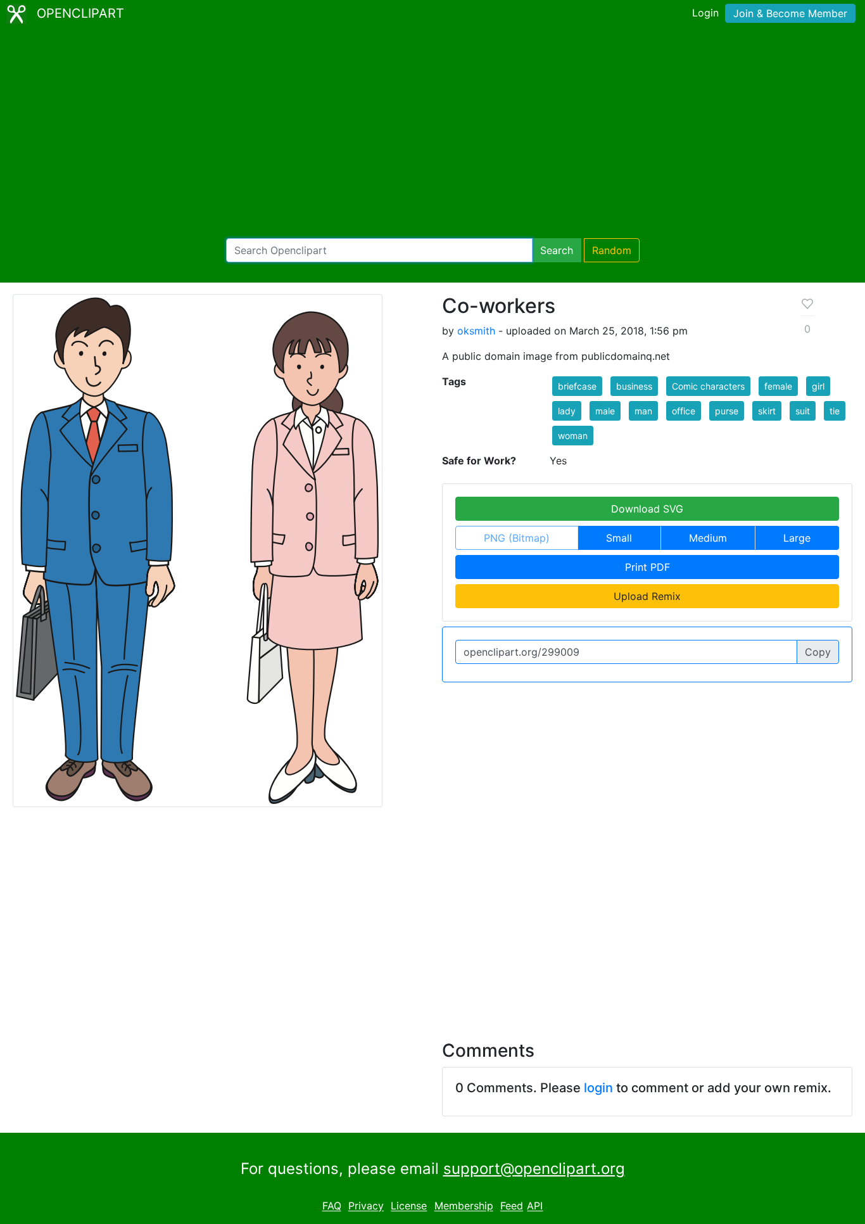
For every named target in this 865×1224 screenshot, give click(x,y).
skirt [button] (767, 410)
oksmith (476, 330)
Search (556, 250)
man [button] (643, 410)
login (598, 1087)
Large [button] (797, 538)
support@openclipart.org (534, 1168)
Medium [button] (708, 538)
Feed (511, 1206)
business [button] (634, 386)
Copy (818, 652)
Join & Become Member (790, 13)
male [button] (605, 410)
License (409, 1206)
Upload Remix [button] (647, 596)
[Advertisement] (432, 133)
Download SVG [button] (647, 508)
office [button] (683, 410)
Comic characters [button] (708, 386)
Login (705, 12)
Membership (463, 1206)
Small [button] (619, 538)
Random (611, 250)
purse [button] (726, 410)
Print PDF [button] (647, 567)
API (535, 1206)
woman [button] (573, 435)
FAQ (331, 1206)
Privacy (366, 1206)
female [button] (778, 386)
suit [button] (802, 410)
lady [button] (567, 410)
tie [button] (835, 410)
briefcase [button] (577, 386)
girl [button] (818, 386)
